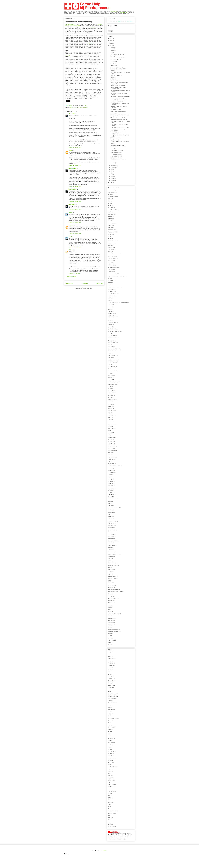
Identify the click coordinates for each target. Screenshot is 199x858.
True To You (110, 817)
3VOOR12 (110, 656)
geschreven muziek (112, 337)
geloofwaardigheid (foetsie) (114, 331)
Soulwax (110, 804)
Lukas (70, 150)
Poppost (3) (113, 63)
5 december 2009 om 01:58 (75, 209)
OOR (109, 782)
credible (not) (111, 265)
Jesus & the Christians (74, 25)
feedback (110, 318)
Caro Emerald (111, 242)
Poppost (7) (113, 48)
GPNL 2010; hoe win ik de (113, 348)
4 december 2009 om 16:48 (75, 201)
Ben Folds (110, 669)
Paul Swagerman (112, 786)
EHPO (109, 689)
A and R (110, 205)
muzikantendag (111, 448)
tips (109, 607)
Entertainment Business (113, 694)
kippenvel (110, 408)
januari (112, 180)
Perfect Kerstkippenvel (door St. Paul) (118, 68)
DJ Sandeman (111, 687)
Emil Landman (111, 311)
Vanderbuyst (110, 624)
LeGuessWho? (111, 423)
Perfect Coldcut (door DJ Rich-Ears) (118, 57)
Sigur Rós (110, 549)
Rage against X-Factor (115, 80)
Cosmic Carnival (111, 256)
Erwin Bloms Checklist (113, 696)
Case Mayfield (111, 676)
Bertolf (109, 672)
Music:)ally (110, 760)
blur (109, 236)
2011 (111, 42)
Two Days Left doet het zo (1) (117, 109)
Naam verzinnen (111, 450)
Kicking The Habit (112, 727)
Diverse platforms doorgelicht (114, 287)
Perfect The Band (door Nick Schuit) (118, 159)
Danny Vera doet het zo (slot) (117, 67)
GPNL (109, 344)
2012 (111, 40)
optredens (110, 470)
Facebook (110, 700)
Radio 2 (110, 795)
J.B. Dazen (110, 388)
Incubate (110, 377)
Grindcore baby (114, 113)
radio (109, 514)
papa (109, 477)
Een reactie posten (71, 276)
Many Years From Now (115, 139)
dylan (109, 300)
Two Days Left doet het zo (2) (117, 101)
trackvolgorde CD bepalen (113, 613)
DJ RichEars (110, 289)
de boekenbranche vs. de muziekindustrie (117, 276)
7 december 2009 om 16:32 (75, 233)
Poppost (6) (113, 50)
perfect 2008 (110, 481)
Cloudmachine (111, 249)
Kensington (110, 404)
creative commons (73, 107)
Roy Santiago (111, 534)
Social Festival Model (112, 565)
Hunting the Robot (112, 371)
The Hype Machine (112, 813)
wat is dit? (110, 633)
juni (111, 171)
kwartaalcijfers (111, 415)
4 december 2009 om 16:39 (75, 186)
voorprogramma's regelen (113, 629)
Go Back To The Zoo (112, 342)
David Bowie (111, 271)
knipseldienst (111, 410)
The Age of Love (111, 585)
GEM (109, 333)
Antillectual (110, 218)
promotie (110, 510)
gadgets (110, 326)
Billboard (110, 674)
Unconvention (111, 622)
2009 (111, 45)
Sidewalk (110, 547)
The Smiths (110, 602)
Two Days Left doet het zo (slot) (117, 98)
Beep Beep (110, 227)
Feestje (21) (113, 79)
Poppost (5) (113, 52)
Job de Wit (110, 725)
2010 (111, 43)
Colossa (110, 251)
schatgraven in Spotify (113, 540)
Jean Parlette (111, 393)
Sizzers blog (110, 802)
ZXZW (109, 644)
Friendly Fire (110, 713)
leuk (109, 426)
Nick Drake (110, 452)
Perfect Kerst (111, 494)
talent (109, 580)
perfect (109, 479)
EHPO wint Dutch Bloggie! (116, 154)
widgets (109, 638)
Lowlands (110, 740)
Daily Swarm (111, 683)
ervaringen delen (111, 315)
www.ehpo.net (123, 12)
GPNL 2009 (110, 346)
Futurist (109, 716)
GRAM (109, 353)
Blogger (104, 850)
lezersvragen (111, 428)
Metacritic (110, 749)
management (111, 437)
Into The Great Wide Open (113, 382)
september (113, 165)
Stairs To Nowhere (112, 576)
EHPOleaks (110, 304)
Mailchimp (110, 744)
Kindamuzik (110, 729)
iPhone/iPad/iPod (112, 384)
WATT (109, 635)
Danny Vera (110, 269)
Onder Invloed (111, 777)
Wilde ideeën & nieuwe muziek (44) (118, 147)
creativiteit (110, 260)
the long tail (110, 596)
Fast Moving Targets (112, 702)
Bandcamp (110, 225)
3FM (109, 203)
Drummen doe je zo (112, 293)
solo (109, 567)
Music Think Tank (112, 758)
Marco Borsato (111, 439)
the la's (109, 593)
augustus (113, 167)
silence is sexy (81, 107)
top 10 (109, 611)
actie (109, 212)
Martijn (70, 212)
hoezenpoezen (111, 366)
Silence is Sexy (72, 168)
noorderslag (110, 459)
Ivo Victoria (110, 720)
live (109, 430)
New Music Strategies (112, 766)
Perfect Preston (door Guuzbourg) (118, 54)
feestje (109, 320)
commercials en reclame (113, 254)
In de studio (110, 375)
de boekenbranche (112, 273)
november (113, 162)
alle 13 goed (110, 214)
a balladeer (110, 207)
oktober (112, 163)
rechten (109, 518)
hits (109, 364)
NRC (109, 773)
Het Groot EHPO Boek (113, 360)
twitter (109, 616)
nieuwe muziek (111, 457)
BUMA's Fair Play (112, 240)
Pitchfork (110, 793)
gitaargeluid (110, 340)
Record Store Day (112, 521)
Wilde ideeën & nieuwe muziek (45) (118, 117)
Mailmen (110, 747)
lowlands (110, 432)
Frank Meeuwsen (112, 709)
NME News (110, 771)
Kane (109, 401)
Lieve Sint (113, 143)
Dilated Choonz (111, 685)
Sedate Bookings (111, 545)
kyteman (110, 417)
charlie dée (110, 245)
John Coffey (110, 395)
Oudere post (99, 283)
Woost (109, 642)
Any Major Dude (111, 665)
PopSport (110, 505)
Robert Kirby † (111, 525)
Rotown (109, 532)
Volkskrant (110, 824)
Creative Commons (88, 43)
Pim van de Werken (69, 24)
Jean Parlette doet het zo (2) (116, 152)
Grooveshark (111, 357)
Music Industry (111, 753)
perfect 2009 (110, 483)
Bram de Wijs (72, 113)
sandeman (110, 538)
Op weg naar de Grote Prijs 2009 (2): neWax (120, 127)
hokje (109, 368)
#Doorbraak (110, 190)
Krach (109, 412)
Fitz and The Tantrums (113, 322)
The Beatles (110, 587)
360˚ (109, 201)
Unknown (71, 225)
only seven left (111, 463)
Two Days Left (111, 620)
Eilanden (110, 306)
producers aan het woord (113, 507)
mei (111, 173)
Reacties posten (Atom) (87, 288)
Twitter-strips (110, 618)
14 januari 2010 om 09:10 (74, 273)
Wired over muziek (112, 826)
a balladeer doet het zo (113, 209)
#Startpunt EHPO (111, 192)
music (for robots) (112, 751)
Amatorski (110, 216)
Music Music (110, 755)
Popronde (110, 503)
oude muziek (111, 472)
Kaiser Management (112, 399)
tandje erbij (110, 582)
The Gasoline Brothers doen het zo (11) (119, 119)
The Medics (110, 600)
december (113, 47)
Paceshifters (110, 474)
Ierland (109, 373)
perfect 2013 (110, 492)
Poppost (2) (113, 70)
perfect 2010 (110, 485)
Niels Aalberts (113, 11)
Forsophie (110, 324)
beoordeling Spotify (112, 229)
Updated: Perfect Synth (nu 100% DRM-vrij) (120, 141)
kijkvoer (109, 406)
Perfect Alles (110, 789)
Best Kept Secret (111, 231)
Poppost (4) (113, 56)
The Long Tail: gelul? (112, 598)
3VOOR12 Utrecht (112, 658)
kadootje (110, 397)
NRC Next (110, 775)
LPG (109, 435)
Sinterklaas (110, 560)
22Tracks (110, 198)
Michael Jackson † (112, 446)
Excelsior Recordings (112, 698)
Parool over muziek (112, 784)
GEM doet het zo (111, 335)
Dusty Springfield (111, 296)
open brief (92, 27)
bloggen (110, 234)
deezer (109, 282)
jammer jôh (110, 390)
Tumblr (109, 819)
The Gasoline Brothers (113, 589)
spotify (86, 107)
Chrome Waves (111, 678)
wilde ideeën (111, 640)
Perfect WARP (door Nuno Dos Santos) (119, 99)
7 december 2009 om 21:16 (75, 247)
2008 (111, 182)
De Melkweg (110, 280)
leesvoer (110, 421)
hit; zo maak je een (112, 362)
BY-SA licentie (127, 833)
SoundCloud (111, 569)
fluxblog (110, 707)
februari (112, 178)
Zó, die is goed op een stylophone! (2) (118, 111)
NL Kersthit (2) (114, 61)
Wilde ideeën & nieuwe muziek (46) (118, 85)
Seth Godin (110, 797)
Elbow (109, 309)
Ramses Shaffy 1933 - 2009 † (117, 158)
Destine (109, 284)
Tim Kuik (110, 604)
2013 (111, 38)
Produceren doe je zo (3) (116, 138)
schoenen (110, 543)
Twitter (109, 822)
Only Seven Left (111, 780)
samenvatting (111, 536)
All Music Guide (111, 663)
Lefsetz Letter (111, 736)
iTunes (109, 386)
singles (109, 558)
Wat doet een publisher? (113, 631)
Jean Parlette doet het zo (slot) (117, 150)
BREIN (109, 238)
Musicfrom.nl (111, 762)
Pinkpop (110, 496)
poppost (110, 501)
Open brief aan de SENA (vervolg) (78, 22)
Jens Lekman (111, 722)
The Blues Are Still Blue (113, 811)
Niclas (109, 454)
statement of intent (112, 578)
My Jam (109, 764)
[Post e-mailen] (90, 105)
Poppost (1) (113, 77)
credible (110, 262)
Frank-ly (110, 711)
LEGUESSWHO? (111, 738)
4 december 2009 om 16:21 (75, 165)
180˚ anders (110, 194)
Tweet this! (69, 105)
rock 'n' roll (110, 527)
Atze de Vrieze (111, 667)
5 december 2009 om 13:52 (75, 222)
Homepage (85, 283)
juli (111, 169)
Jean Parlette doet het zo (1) (116, 156)
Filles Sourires (111, 705)
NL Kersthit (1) (114, 65)
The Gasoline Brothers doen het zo (115, 591)
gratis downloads (111, 355)
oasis (109, 461)
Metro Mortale (111, 443)
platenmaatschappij (112, 499)
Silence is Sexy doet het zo (114, 554)
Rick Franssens (111, 523)
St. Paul (109, 806)
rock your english (111, 529)
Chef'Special (111, 247)
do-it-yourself (111, 291)
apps (109, 220)
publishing (110, 512)
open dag (110, 468)
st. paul (109, 574)
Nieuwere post (69, 283)
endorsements (111, 313)
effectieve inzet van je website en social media (118, 302)
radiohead (110, 516)
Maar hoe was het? (112, 742)
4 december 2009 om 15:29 (75, 147)
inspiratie (110, 379)
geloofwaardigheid (112, 329)
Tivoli (109, 609)
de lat (109, 278)
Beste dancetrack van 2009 (116, 59)
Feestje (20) (113, 148)
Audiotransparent (112, 223)
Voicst (109, 627)
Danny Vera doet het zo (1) (116, 75)
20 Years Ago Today (112, 196)
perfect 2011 (110, 488)
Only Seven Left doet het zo (114, 465)
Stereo (109, 808)
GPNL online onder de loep (114, 351)
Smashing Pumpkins (112, 563)
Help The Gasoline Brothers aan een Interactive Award (118, 88)
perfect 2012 (110, 490)
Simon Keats (111, 556)
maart (112, 176)
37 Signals (110, 652)
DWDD (109, 298)
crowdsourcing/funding (113, 267)
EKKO (109, 691)
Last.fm (109, 419)
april (112, 174)
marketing (110, 441)
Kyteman (110, 731)
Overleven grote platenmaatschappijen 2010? (120, 96)
